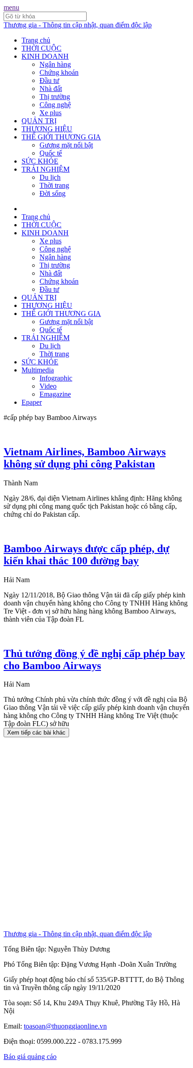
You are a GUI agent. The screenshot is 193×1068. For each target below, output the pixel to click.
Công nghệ (55, 104)
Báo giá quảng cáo (30, 1056)
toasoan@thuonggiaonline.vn (65, 1026)
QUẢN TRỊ (39, 121)
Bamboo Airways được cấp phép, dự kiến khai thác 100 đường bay (86, 554)
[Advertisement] (96, 833)
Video (48, 386)
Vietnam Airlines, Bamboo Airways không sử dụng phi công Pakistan (85, 458)
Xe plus (50, 113)
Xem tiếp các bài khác (36, 732)
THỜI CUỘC (41, 48)
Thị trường (54, 96)
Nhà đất (50, 88)
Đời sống (52, 193)
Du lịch (50, 177)
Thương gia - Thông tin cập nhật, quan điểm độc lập (78, 25)
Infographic (55, 378)
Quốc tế (50, 153)
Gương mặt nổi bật (66, 145)
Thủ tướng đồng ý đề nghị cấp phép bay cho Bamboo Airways (94, 659)
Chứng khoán (59, 72)
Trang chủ (36, 40)
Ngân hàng (55, 64)
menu (11, 7)
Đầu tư (49, 80)
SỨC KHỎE (40, 161)
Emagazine (55, 394)
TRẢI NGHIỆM (46, 169)
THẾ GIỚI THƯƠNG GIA (61, 137)
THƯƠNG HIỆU (47, 129)
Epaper (32, 402)
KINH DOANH (45, 56)
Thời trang (54, 185)
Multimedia (38, 370)
